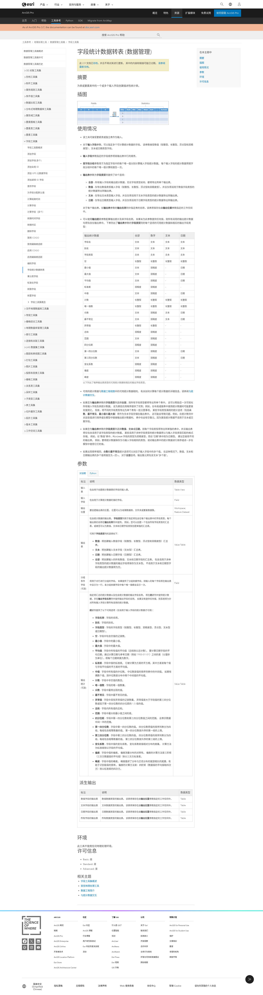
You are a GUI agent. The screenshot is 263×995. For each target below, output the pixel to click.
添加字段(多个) (34, 160)
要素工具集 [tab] (31, 134)
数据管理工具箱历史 (33, 64)
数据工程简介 (88, 890)
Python (69, 20)
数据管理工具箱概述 (33, 51)
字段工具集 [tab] (31, 141)
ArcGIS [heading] (57, 917)
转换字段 (31, 289)
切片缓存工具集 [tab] (34, 411)
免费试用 (206, 13)
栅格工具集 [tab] (31, 379)
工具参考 (56, 20)
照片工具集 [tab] (31, 366)
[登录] (239, 4)
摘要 (202, 58)
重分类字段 (32, 276)
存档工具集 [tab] (31, 77)
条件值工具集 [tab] (33, 96)
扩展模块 (190, 13)
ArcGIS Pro (28, 12)
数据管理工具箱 (57, 42)
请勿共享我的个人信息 (205, 986)
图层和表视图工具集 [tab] (36, 353)
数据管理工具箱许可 (33, 57)
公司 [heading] (142, 917)
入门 (34, 20)
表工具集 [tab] (30, 405)
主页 (24, 20)
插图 (202, 62)
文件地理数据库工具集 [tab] (37, 308)
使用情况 (204, 67)
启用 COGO (33, 250)
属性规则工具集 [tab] (34, 89)
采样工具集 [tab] (31, 392)
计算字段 (31, 205)
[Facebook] (24, 941)
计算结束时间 (33, 199)
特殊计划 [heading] (173, 917)
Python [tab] (93, 473)
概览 (155, 13)
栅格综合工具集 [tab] (34, 321)
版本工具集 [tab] (31, 424)
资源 (176, 13)
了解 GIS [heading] (115, 917)
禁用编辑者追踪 (34, 244)
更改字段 (31, 186)
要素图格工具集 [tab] (34, 122)
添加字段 (31, 154)
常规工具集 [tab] (31, 315)
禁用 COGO (33, 237)
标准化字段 (32, 282)
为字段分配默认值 (35, 192)
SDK (80, 20)
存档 (95, 63)
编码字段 (31, 263)
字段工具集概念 (38, 302)
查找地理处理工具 (90, 886)
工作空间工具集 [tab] (34, 430)
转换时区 (31, 225)
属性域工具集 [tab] (33, 115)
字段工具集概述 (34, 147)
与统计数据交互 (89, 895)
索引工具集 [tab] (31, 334)
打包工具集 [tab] (31, 360)
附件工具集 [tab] (31, 83)
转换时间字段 (33, 218)
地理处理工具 (40, 42)
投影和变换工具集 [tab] (35, 373)
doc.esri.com (92, 27)
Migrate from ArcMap (100, 20)
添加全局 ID (33, 167)
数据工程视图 (108, 391)
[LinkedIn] (38, 941)
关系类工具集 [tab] (33, 386)
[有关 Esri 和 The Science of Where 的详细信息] (31, 926)
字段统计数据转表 (35, 270)
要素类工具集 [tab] (33, 128)
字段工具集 (73, 42)
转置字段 (31, 295)
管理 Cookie (175, 986)
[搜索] (222, 4)
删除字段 (31, 231)
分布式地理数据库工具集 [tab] (38, 109)
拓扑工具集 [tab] (31, 418)
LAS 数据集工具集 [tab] (35, 347)
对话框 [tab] (82, 473)
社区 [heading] (84, 917)
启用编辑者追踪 (34, 257)
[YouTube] (38, 947)
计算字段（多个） (35, 212)
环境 (202, 77)
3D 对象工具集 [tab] (33, 70)
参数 (202, 72)
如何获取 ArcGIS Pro (227, 13)
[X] (31, 941)
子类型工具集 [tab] (33, 398)
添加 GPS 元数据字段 (37, 173)
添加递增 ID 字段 (35, 180)
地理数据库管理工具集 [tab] (37, 328)
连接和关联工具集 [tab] (35, 341)
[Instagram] (31, 947)
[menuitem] (66, 925)
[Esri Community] (24, 947)
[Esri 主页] (28, 4)
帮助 (43, 20)
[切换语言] (230, 4)
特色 (165, 13)
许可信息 (204, 81)
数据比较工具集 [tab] (34, 102)
